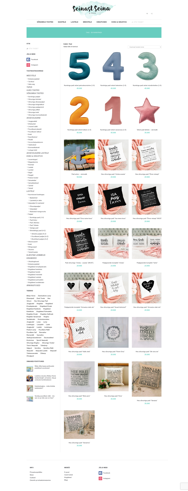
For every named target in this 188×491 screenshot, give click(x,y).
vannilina (37, 348)
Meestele (87, 22)
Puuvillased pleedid (34, 129)
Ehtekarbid (32, 124)
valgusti (29, 348)
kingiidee (40, 303)
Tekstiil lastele (33, 252)
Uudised (32, 477)
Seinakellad (32, 180)
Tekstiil (30, 188)
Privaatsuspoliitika (36, 472)
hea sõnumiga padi (41, 301)
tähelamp (43, 345)
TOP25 (29, 87)
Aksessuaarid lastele (38, 153)
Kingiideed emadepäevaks (37, 267)
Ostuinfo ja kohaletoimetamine (40, 480)
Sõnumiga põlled (34, 110)
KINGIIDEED (32, 258)
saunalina (40, 335)
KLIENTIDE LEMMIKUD (36, 255)
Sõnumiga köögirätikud (36, 104)
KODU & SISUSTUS (35, 156)
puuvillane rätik (44, 330)
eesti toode (41, 298)
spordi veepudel (42, 340)
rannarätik (30, 335)
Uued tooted (68, 475)
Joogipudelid (32, 121)
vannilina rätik (48, 348)
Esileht (66, 44)
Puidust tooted (33, 178)
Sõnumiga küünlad (34, 99)
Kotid (30, 134)
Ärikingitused (33, 285)
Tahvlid (30, 185)
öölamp (43, 353)
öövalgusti (30, 356)
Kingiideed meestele (35, 274)
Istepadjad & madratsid (36, 203)
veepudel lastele (41, 351)
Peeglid (30, 175)
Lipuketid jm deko (36, 200)
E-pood (66, 472)
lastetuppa (48, 327)
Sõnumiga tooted (45, 22)
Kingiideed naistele (34, 277)
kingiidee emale (32, 314)
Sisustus (31, 249)
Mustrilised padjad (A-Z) (39, 239)
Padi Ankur (33, 220)
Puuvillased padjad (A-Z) (39, 236)
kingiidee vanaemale (34, 317)
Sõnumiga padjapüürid (36, 107)
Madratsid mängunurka (38, 211)
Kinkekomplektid (33, 79)
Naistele (62, 22)
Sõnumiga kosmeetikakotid (37, 115)
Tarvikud (31, 81)
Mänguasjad (32, 247)
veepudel (30, 351)
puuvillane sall (32, 332)
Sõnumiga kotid (33, 112)
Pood (70, 44)
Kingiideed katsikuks (35, 269)
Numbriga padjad (34, 96)
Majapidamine (33, 162)
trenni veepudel (32, 345)
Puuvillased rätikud (34, 132)
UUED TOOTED (33, 90)
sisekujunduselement (34, 337)
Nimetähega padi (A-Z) (38, 230)
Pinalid (30, 139)
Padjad (30, 214)
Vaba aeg (31, 84)
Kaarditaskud (32, 137)
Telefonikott (32, 145)
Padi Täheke (34, 225)
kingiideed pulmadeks (44, 311)
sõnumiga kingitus (33, 343)
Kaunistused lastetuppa (36, 194)
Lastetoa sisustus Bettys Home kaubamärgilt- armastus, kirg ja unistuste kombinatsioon (45, 378)
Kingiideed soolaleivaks (36, 282)
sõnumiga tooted (48, 343)
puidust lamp (31, 330)
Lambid (30, 170)
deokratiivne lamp (44, 296)
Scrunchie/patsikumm (35, 142)
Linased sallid (33, 126)
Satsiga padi (34, 228)
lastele (39, 327)
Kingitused (102, 22)
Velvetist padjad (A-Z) (38, 234)
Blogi (66, 480)
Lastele (74, 22)
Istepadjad (33, 209)
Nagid (30, 172)
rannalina (42, 332)
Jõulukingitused (33, 261)
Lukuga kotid (32, 150)
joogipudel (30, 303)
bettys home (31, 296)
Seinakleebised (33, 183)
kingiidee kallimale (46, 314)
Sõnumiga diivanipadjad (36, 102)
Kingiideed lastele (34, 272)
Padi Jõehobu (34, 223)
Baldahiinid (33, 198)
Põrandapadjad (35, 206)
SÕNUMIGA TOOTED (35, 93)
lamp (39, 322)
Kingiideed (67, 477)
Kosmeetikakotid (33, 147)
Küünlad (31, 165)
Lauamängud (32, 159)
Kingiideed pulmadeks (35, 280)
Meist (32, 475)
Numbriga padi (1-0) (37, 217)
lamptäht (40, 324)
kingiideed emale (46, 306)
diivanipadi (30, 298)
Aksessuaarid (33, 118)
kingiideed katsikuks (34, 309)
